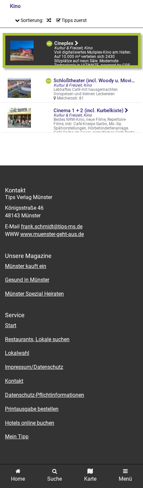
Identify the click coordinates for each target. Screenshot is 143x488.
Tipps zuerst (74, 20)
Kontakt (14, 381)
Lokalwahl (17, 353)
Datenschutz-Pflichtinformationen (44, 395)
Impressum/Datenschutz (34, 367)
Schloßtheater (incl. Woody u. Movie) (95, 81)
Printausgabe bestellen (32, 409)
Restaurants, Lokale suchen (37, 339)
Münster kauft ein (25, 266)
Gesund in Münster (27, 280)
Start (10, 325)
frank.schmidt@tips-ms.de (51, 226)
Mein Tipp (17, 436)
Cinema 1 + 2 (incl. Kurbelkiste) (89, 111)
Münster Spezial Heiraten (34, 294)
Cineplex (64, 43)
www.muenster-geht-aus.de (52, 234)
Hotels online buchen (29, 423)
